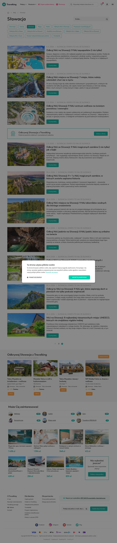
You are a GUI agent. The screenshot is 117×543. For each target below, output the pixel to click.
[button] (34, 277)
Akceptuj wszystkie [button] (79, 277)
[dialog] (58, 271)
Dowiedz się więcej (52, 272)
